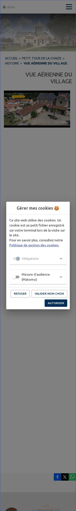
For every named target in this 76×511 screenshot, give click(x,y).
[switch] (14, 277)
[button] (38, 259)
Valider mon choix (49, 293)
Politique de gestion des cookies (34, 245)
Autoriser (56, 303)
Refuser (20, 293)
